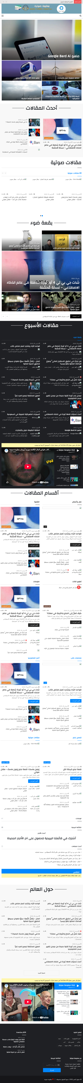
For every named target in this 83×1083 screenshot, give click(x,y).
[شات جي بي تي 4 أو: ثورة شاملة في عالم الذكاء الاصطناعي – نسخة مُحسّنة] (41, 271)
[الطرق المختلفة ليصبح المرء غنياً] (39, 399)
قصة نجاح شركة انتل (72, 769)
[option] (41, 60)
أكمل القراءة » (76, 545)
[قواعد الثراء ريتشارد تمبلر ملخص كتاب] (61, 240)
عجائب (78, 1042)
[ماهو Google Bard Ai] (41, 40)
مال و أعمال (77, 1045)
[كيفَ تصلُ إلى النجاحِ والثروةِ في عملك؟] (22, 302)
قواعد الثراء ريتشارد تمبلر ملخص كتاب (66, 248)
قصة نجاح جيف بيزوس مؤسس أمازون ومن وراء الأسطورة (56, 797)
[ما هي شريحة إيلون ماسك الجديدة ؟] (34, 122)
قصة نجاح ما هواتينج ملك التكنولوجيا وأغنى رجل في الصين (57, 787)
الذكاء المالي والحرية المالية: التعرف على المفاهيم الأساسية (56, 639)
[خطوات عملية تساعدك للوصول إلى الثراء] (77, 648)
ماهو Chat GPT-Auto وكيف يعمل (27, 77)
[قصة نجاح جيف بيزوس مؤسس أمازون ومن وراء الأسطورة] (77, 796)
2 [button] (40, 215)
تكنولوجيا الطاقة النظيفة (30, 98)
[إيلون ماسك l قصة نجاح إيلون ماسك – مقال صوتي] (68, 185)
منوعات (60, 1045)
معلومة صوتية (76, 142)
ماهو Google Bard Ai (63, 56)
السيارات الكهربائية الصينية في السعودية (14, 152)
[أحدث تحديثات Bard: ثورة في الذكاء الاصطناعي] (34, 142)
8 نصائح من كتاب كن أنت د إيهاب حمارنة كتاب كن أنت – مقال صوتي (14, 198)
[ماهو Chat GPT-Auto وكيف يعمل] (22, 71)
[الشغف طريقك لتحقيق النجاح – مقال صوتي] (41, 185)
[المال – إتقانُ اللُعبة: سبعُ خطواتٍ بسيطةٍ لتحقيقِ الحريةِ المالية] (61, 302)
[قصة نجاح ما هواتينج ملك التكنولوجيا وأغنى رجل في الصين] (75, 786)
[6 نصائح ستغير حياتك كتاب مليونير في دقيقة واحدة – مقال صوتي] (33, 809)
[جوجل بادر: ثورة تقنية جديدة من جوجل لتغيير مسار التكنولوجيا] (34, 132)
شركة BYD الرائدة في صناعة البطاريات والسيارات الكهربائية (62, 97)
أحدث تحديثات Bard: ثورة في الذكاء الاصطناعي (59, 2)
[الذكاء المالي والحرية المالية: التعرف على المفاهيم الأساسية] (75, 639)
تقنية (59, 1038)
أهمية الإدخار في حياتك (62, 629)
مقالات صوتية (68, 1045)
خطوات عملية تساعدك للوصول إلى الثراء (56, 648)
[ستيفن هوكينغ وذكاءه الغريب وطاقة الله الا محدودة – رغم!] (77, 804)
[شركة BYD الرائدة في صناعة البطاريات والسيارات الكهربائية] (61, 91)
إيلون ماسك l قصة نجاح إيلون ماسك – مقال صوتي (71, 198)
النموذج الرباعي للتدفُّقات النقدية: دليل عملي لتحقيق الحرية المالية (57, 729)
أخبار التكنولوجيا (76, 1038)
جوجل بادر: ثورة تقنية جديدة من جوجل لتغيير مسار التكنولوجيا (16, 133)
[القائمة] (3, 15)
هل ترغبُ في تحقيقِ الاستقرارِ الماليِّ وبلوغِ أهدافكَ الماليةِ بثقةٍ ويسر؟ (24, 247)
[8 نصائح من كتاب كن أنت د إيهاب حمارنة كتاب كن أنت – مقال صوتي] (13, 185)
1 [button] (42, 215)
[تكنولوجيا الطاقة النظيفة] (22, 91)
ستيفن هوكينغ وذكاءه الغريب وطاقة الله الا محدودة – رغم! (56, 805)
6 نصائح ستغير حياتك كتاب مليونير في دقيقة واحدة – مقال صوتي (15, 809)
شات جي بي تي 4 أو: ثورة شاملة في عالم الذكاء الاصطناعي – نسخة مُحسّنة (62, 146)
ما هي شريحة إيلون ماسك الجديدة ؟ (16, 122)
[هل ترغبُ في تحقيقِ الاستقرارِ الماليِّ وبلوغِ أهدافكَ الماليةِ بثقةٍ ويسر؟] (22, 240)
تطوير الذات (66, 1038)
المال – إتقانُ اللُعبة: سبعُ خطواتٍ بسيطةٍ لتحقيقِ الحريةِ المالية (62, 308)
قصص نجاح (71, 1042)
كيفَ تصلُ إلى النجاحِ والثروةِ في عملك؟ (25, 309)
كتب (64, 1042)
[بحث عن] (80, 15)
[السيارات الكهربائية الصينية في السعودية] (39, 150)
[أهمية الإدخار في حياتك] (76, 629)
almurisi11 (77, 610)
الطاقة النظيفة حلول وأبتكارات (68, 77)
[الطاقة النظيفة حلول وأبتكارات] (61, 71)
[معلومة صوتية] (41, 9)
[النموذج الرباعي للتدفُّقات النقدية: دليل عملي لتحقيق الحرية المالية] (75, 729)
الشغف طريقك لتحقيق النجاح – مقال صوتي (43, 198)
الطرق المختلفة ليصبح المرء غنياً (27, 395)
